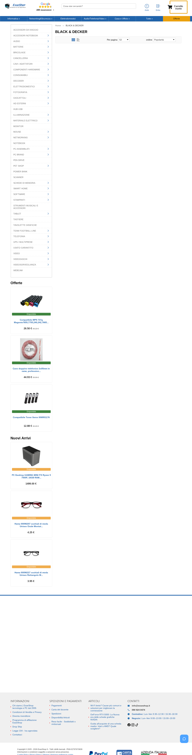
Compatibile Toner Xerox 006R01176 (31, 417)
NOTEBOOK (19, 143)
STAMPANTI (19, 200)
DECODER (18, 81)
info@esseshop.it (141, 705)
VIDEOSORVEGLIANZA (24, 264)
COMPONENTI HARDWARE (26, 69)
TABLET (17, 213)
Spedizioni (56, 713)
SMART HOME (20, 188)
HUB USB (17, 109)
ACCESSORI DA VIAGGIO (25, 30)
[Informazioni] (146, 6)
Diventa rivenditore (21, 716)
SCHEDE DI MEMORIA (24, 183)
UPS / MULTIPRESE (23, 242)
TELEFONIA (19, 236)
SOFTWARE (19, 194)
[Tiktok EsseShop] (136, 725)
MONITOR (18, 126)
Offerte (176, 19)
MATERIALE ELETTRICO (25, 120)
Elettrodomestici (68, 19)
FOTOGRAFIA (20, 92)
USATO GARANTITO (23, 248)
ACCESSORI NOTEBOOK (25, 35)
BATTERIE (18, 47)
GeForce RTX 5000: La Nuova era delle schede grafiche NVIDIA (104, 717)
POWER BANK (20, 171)
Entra (158, 10)
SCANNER (18, 177)
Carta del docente (59, 709)
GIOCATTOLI (19, 98)
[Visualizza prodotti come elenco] (78, 40)
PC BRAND (18, 154)
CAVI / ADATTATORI (23, 64)
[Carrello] (170, 6)
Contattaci (17, 734)
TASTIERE (18, 219)
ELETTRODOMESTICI (24, 86)
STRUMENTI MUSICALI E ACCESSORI (25, 206)
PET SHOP (18, 166)
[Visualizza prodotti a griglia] (73, 40)
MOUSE (17, 132)
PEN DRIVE (18, 160)
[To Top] (185, 748)
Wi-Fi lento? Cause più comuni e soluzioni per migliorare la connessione (105, 708)
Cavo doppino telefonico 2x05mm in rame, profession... (31, 369)
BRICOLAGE (19, 52)
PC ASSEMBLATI (21, 149)
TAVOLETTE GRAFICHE (25, 225)
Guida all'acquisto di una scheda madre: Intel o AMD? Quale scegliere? (105, 726)
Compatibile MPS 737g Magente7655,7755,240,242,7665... (31, 321)
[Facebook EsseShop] (129, 725)
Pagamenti (56, 705)
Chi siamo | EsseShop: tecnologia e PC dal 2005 (24, 706)
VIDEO (16, 253)
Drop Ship (17, 726)
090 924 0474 (138, 710)
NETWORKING (20, 137)
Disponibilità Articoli (60, 717)
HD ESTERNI (19, 103)
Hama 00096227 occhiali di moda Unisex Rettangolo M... (31, 573)
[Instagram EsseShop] (132, 725)
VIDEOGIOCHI (20, 259)
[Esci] (158, 6)
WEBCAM (18, 270)
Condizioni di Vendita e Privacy (27, 712)
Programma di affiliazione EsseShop (24, 721)
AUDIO (16, 41)
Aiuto (147, 10)
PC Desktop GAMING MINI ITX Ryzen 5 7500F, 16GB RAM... (31, 476)
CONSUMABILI (20, 75)
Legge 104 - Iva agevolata (24, 731)
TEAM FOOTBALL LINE (24, 231)
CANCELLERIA (20, 58)
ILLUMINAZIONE (21, 115)
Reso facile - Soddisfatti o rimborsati (63, 722)
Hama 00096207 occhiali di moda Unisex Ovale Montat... (31, 525)
